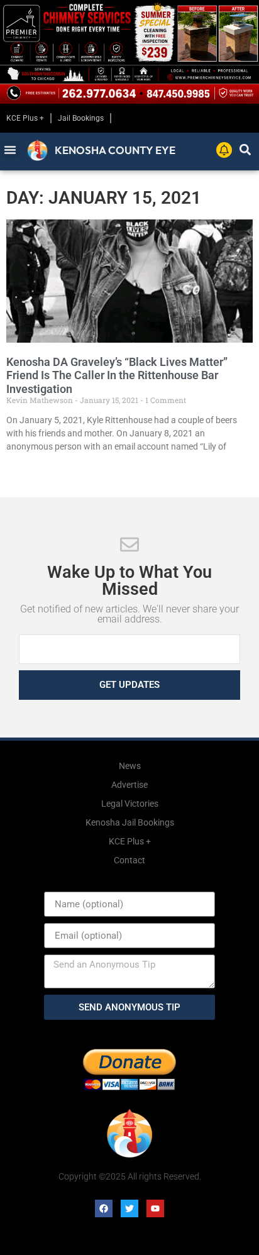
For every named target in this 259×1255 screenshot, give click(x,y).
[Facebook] (104, 1208)
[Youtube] (155, 1208)
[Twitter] (129, 1208)
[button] (10, 149)
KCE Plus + (25, 118)
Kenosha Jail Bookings (129, 822)
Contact (129, 860)
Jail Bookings (81, 118)
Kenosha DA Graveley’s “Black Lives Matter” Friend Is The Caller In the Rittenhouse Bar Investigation (117, 375)
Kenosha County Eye (115, 150)
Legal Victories (129, 804)
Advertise (129, 785)
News (130, 766)
